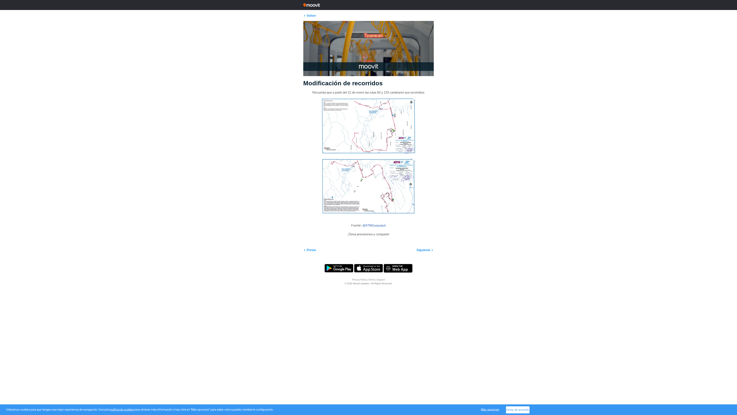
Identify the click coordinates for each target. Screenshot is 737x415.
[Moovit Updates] (368, 5)
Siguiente (423, 250)
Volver (311, 15)
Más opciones (490, 409)
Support (381, 279)
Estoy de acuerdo (517, 409)
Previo (311, 250)
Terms (371, 279)
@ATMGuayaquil (374, 225)
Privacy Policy (359, 279)
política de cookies (122, 409)
